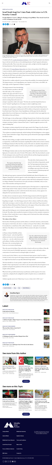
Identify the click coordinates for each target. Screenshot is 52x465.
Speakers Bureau (20, 435)
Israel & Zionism (7, 288)
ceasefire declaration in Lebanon (20, 60)
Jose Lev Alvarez (12, 329)
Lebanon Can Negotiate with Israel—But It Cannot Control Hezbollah (42, 369)
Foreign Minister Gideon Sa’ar (18, 69)
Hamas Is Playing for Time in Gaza (9, 368)
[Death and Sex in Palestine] (46, 312)
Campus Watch (6, 431)
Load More (26, 381)
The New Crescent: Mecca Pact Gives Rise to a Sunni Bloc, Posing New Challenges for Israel (26, 370)
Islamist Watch (6, 435)
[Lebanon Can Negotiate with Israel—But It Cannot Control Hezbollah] (42, 361)
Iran (19, 288)
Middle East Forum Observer (9, 326)
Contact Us (19, 453)
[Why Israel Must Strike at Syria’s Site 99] (46, 328)
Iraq (22, 87)
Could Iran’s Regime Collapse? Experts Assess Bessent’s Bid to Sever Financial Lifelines (22, 319)
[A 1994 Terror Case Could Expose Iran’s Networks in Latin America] (46, 345)
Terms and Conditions (21, 440)
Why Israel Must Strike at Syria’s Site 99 (12, 328)
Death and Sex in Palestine (8, 311)
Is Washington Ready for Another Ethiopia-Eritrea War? (15, 336)
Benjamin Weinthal (12, 321)
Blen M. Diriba (11, 337)
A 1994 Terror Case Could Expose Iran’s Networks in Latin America (18, 344)
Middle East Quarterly (21, 431)
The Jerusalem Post (23, 21)
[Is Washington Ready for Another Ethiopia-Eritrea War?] (46, 337)
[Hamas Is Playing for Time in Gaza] (10, 361)
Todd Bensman (11, 346)
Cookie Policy (19, 448)
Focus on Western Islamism (8, 448)
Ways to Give (19, 444)
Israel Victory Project (7, 444)
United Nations (26, 288)
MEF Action (5, 453)
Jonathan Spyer (14, 21)
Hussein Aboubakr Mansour (7, 407)
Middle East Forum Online (8, 9)
